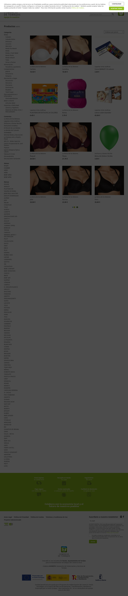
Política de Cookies (78, 8)
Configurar (116, 4)
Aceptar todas (116, 8)
